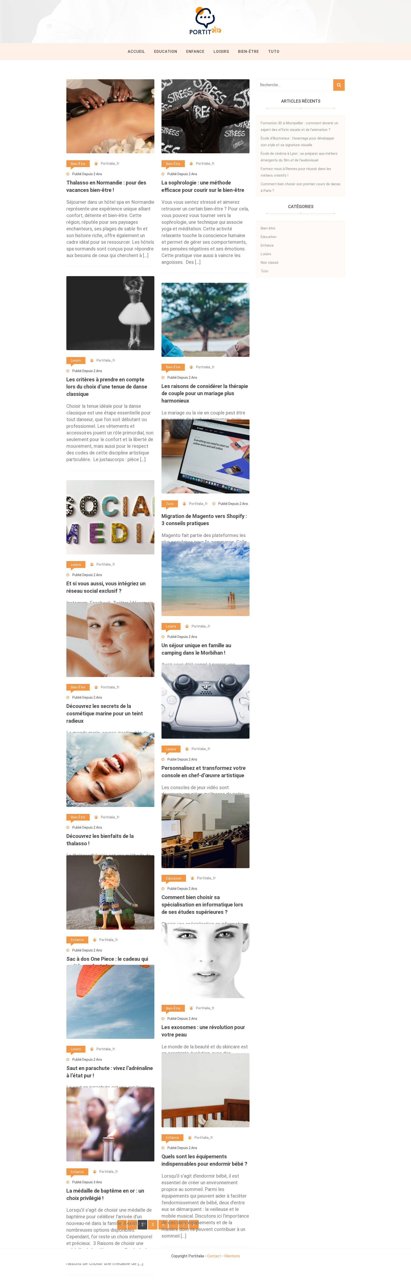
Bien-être (248, 51)
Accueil (136, 51)
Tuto (273, 51)
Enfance (195, 51)
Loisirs (221, 51)
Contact (214, 1256)
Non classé (269, 262)
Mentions (232, 1256)
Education (165, 51)
